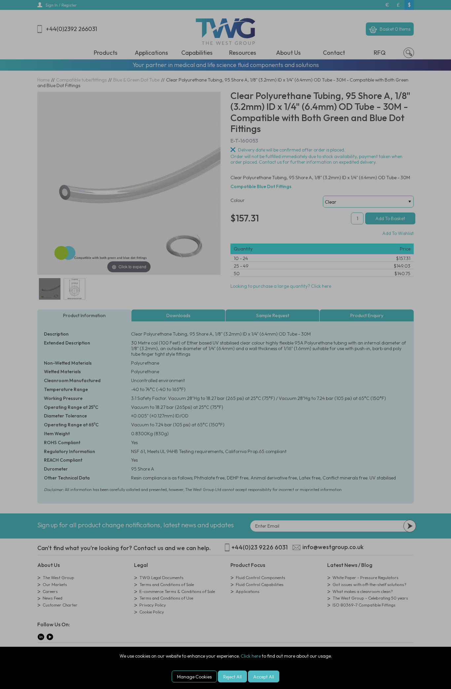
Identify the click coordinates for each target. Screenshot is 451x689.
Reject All (232, 677)
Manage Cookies (194, 677)
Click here (251, 656)
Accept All (263, 677)
